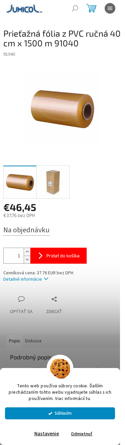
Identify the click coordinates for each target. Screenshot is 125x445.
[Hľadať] (75, 8)
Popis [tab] (14, 341)
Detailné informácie (22, 279)
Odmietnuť (81, 434)
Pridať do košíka (63, 255)
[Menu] (110, 8)
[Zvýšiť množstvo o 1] (27, 252)
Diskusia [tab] (33, 341)
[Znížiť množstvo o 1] (27, 259)
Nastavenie (46, 433)
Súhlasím (63, 413)
